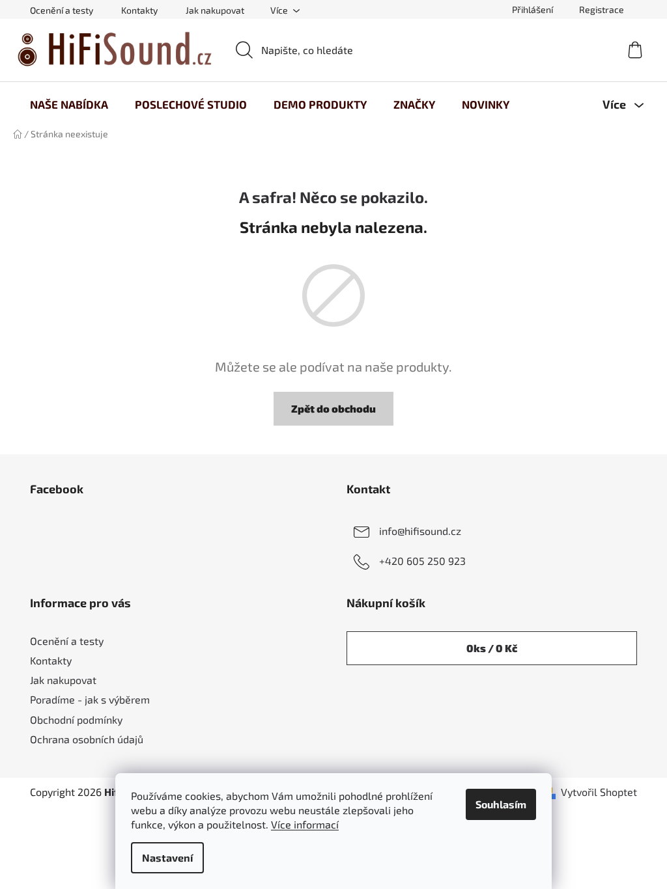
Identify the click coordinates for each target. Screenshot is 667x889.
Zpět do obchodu (333, 408)
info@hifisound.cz (420, 531)
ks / (491, 648)
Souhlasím (500, 804)
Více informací (305, 824)
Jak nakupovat (215, 10)
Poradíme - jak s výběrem (90, 699)
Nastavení (167, 857)
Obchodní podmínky (76, 719)
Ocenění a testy (61, 10)
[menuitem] (69, 104)
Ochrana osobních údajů (86, 739)
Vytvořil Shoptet (599, 792)
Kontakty (139, 10)
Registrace (601, 9)
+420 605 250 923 (422, 560)
